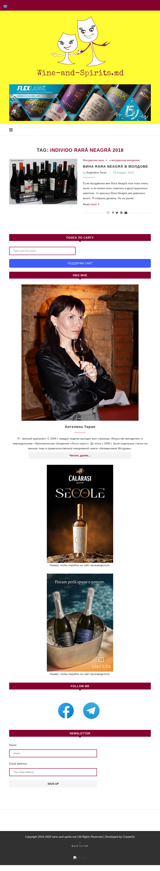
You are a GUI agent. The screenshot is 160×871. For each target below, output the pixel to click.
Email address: (18, 763)
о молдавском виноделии (124, 160)
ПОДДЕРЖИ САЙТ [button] (80, 263)
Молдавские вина (93, 160)
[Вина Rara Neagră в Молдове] (43, 181)
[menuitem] (5, 5)
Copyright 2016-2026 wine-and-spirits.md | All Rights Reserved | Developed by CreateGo (80, 836)
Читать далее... (80, 455)
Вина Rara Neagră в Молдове (115, 166)
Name (13, 745)
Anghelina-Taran (96, 172)
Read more (90, 204)
